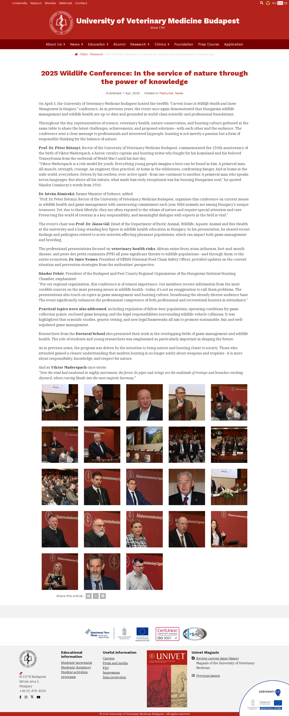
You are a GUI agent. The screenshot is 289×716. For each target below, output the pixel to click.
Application (233, 44)
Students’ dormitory (76, 667)
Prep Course (208, 44)
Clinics (161, 44)
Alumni (119, 44)
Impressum (111, 672)
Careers (108, 658)
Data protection (114, 677)
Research (138, 44)
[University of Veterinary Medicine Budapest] (61, 23)
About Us (54, 44)
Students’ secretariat (76, 663)
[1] (261, 3)
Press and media (115, 663)
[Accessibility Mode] (267, 3)
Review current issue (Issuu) (217, 658)
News (75, 44)
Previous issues (208, 676)
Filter (84, 54)
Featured (96, 54)
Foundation (183, 44)
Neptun (36, 3)
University (19, 3)
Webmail (65, 3)
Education (97, 44)
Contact (81, 3)
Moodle (50, 3)
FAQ (106, 668)
